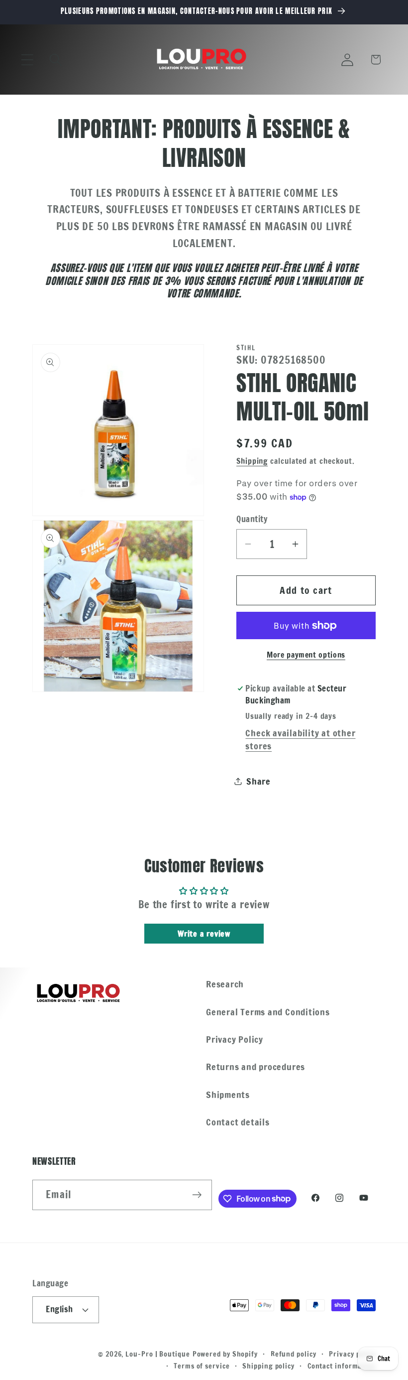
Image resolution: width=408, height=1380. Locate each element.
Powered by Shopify (225, 1354)
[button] (27, 59)
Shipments (228, 1094)
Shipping (252, 460)
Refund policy (293, 1354)
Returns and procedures (255, 1066)
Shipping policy (268, 1366)
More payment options (306, 655)
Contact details (238, 1121)
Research (225, 983)
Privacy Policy (234, 1039)
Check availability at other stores (300, 739)
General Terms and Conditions (268, 1011)
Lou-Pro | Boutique (157, 1354)
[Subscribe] (197, 1195)
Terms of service (202, 1366)
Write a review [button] (204, 933)
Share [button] (258, 781)
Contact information (341, 1366)
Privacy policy (352, 1354)
